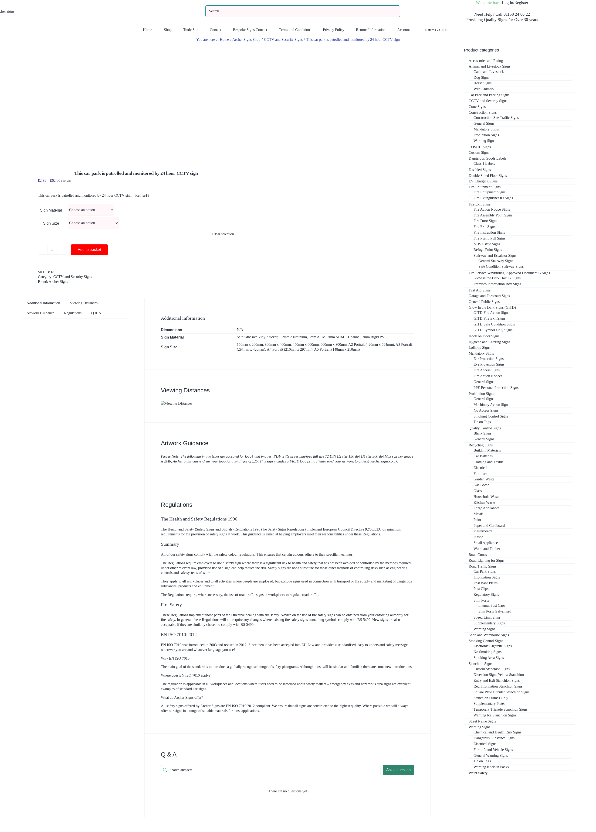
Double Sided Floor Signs (488, 176)
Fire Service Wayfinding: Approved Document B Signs (509, 273)
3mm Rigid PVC (374, 337)
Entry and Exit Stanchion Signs (497, 680)
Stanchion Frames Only (491, 698)
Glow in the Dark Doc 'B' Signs (497, 278)
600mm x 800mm (334, 344)
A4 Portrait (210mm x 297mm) (289, 349)
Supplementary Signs (489, 623)
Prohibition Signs (486, 135)
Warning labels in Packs (491, 767)
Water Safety (478, 773)
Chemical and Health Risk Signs (497, 732)
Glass (478, 491)
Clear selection (223, 234)
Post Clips (481, 589)
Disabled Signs (480, 170)
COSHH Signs (480, 147)
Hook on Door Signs (484, 336)
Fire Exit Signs (480, 204)
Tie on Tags (482, 422)
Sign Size (51, 223)
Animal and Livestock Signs (489, 66)
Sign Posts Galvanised (494, 611)
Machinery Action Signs (491, 405)
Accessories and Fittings (486, 61)
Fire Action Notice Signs (492, 209)
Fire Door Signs (485, 221)
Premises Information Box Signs (497, 284)
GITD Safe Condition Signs (494, 324)
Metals (478, 514)
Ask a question (398, 770)
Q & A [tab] (96, 313)
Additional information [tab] (43, 303)
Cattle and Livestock (489, 72)
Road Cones (478, 555)
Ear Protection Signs (489, 359)
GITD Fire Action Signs (491, 313)
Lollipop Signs (479, 347)
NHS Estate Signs (487, 244)
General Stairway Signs (495, 261)
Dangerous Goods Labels (487, 158)
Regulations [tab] (72, 313)
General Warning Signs (491, 755)
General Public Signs (484, 302)
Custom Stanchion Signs (492, 669)
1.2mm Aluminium (293, 337)
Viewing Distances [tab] (84, 303)
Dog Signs (481, 77)
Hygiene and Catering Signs (489, 342)
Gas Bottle (481, 485)
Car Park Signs (485, 571)
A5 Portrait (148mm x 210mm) (337, 349)
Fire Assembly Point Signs (493, 215)
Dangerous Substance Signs (494, 738)
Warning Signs (484, 141)
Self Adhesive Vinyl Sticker (257, 337)
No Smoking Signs (487, 652)
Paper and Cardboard (489, 525)
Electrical (480, 468)
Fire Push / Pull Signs (489, 238)
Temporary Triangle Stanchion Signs (500, 709)
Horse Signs (482, 83)
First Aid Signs (480, 290)
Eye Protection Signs (489, 364)
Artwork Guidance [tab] (40, 313)
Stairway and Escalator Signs (495, 255)
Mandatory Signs (486, 129)
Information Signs (487, 577)
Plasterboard (483, 531)
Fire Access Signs (487, 370)
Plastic (478, 537)
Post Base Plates (486, 583)
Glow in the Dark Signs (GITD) (492, 307)
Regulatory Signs (486, 594)
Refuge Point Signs (488, 250)
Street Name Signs (482, 721)
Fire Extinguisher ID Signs (493, 198)
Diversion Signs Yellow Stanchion (499, 675)
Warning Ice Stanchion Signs (495, 715)
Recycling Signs (481, 445)
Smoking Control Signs (491, 416)
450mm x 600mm (306, 344)
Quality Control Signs (485, 428)
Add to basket (89, 250)
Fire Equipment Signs (485, 187)
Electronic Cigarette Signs (493, 646)
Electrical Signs (485, 744)
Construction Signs (483, 112)
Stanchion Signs (480, 664)
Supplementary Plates (489, 703)
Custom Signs (479, 152)
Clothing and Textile (489, 462)
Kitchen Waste (484, 502)
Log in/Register (515, 2)
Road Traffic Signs (482, 566)
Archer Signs (58, 282)
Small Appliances (486, 543)
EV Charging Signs (483, 181)
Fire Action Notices (488, 376)
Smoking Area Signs (489, 658)
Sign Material (51, 210)
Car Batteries (483, 456)
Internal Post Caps (491, 605)
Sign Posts (481, 600)
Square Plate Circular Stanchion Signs (501, 692)
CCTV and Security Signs (72, 277)
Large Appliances (486, 508)
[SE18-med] (120, 100)
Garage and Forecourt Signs (489, 296)
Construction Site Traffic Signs (496, 118)
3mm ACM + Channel (343, 337)
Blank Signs (482, 433)
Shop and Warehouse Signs (489, 635)
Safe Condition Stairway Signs (501, 266)
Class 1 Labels (484, 163)
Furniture (480, 474)
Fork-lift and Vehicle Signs (493, 750)
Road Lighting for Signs (486, 560)
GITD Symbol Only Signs (493, 330)
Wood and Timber (487, 549)
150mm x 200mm (250, 344)
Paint (477, 520)
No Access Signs (486, 410)
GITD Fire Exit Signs (489, 318)
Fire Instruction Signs (489, 232)
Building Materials (487, 450)
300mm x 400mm (278, 344)
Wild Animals (484, 89)
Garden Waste (484, 479)
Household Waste (486, 497)
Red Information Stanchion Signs (498, 686)
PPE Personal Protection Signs (496, 388)
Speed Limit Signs (487, 617)
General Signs (484, 123)
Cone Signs (477, 107)
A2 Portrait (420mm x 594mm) (371, 344)
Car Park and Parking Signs (489, 95)
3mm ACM (317, 337)
